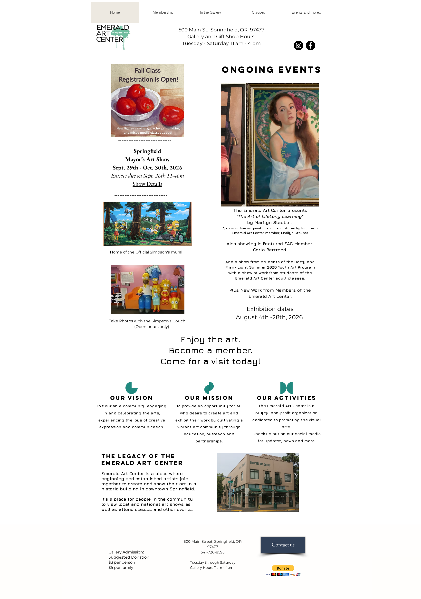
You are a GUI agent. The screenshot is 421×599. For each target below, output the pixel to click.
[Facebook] (310, 45)
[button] (210, 12)
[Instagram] (298, 45)
